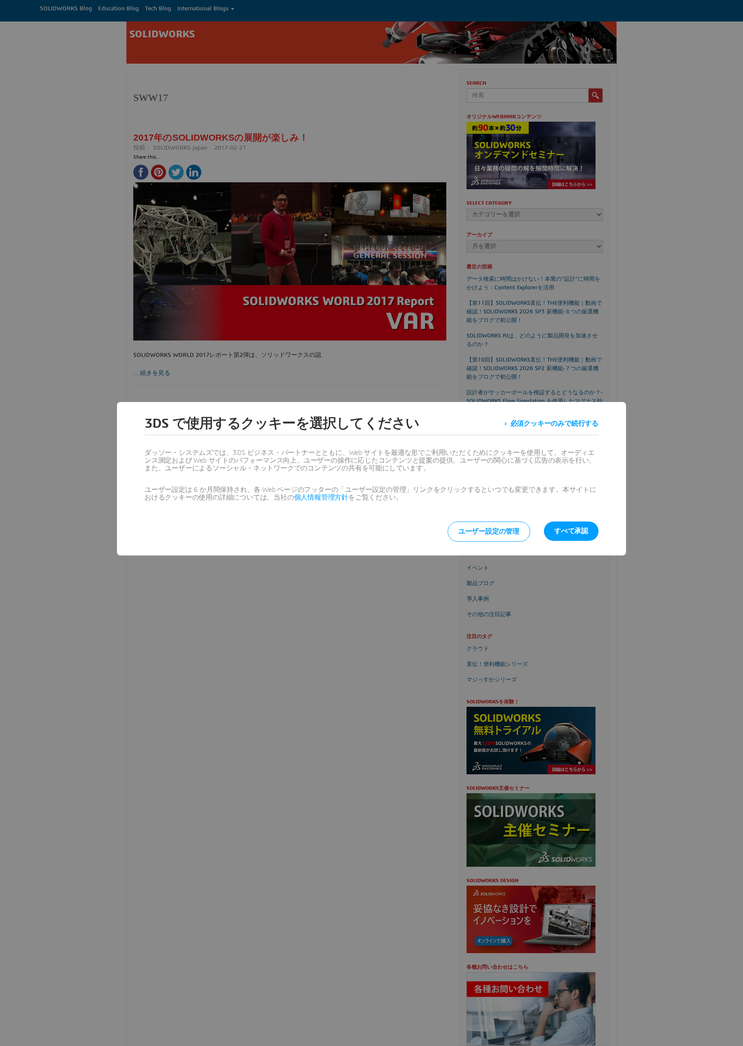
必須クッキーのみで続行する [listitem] (554, 423)
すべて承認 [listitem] (571, 531)
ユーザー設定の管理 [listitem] (488, 531)
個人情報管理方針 (321, 497)
